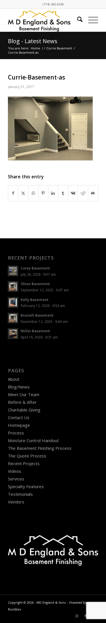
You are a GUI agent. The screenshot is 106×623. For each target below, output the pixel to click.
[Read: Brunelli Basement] (13, 318)
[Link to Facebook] (85, 616)
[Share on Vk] (73, 193)
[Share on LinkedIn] (53, 193)
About (14, 379)
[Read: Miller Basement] (13, 334)
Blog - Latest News (32, 41)
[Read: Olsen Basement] (13, 286)
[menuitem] (77, 20)
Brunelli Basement (37, 315)
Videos (14, 471)
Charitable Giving (24, 410)
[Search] (77, 20)
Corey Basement (35, 268)
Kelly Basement (34, 299)
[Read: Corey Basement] (13, 271)
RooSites (14, 609)
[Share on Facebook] (13, 193)
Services (16, 479)
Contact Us (18, 417)
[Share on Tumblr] (63, 193)
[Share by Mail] (93, 193)
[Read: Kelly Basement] (13, 302)
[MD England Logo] (44, 20)
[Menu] (90, 20)
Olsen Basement (35, 283)
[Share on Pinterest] (43, 193)
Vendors (16, 502)
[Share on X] (23, 193)
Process (16, 433)
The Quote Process (27, 456)
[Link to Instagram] (77, 616)
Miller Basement (35, 330)
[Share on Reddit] (83, 193)
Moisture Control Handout (33, 440)
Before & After (22, 402)
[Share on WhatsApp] (33, 193)
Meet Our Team (23, 394)
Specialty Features (26, 486)
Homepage (19, 425)
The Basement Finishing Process (40, 448)
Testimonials (20, 494)
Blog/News (19, 387)
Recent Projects (24, 463)
